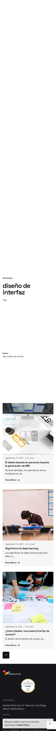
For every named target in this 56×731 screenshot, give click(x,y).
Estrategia (8, 278)
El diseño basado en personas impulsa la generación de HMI (27, 464)
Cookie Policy (23, 725)
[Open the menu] (6, 44)
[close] (35, 353)
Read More (11, 480)
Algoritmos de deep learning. (22, 548)
